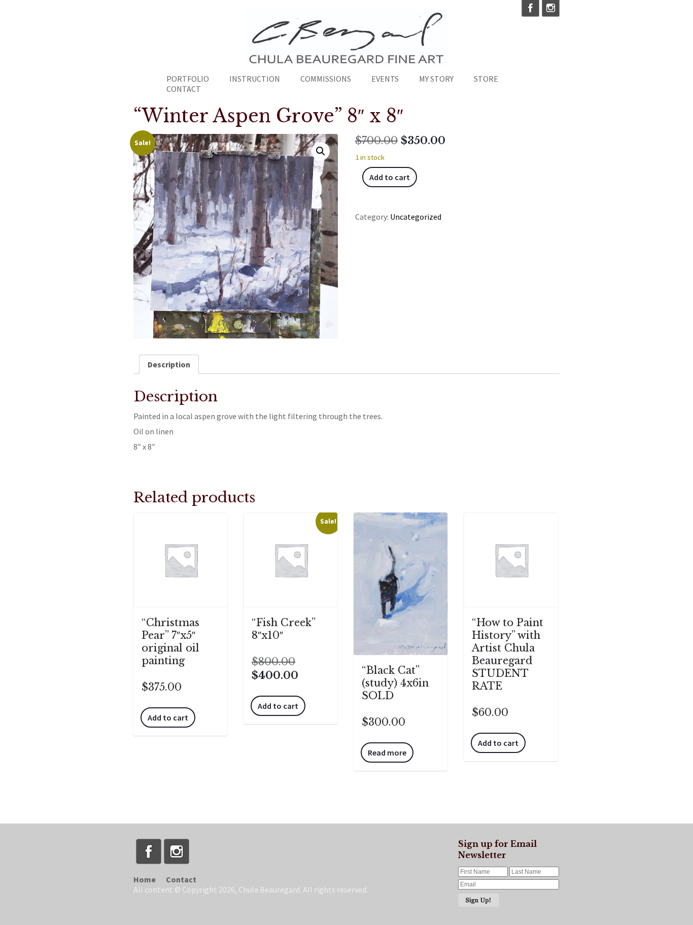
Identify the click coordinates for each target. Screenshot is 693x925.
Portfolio (187, 79)
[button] (320, 151)
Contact (183, 89)
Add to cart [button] (168, 717)
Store (486, 79)
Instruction (254, 79)
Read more (387, 752)
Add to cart (389, 177)
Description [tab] (169, 364)
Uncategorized (415, 217)
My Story (436, 79)
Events (385, 79)
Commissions (325, 79)
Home (144, 879)
